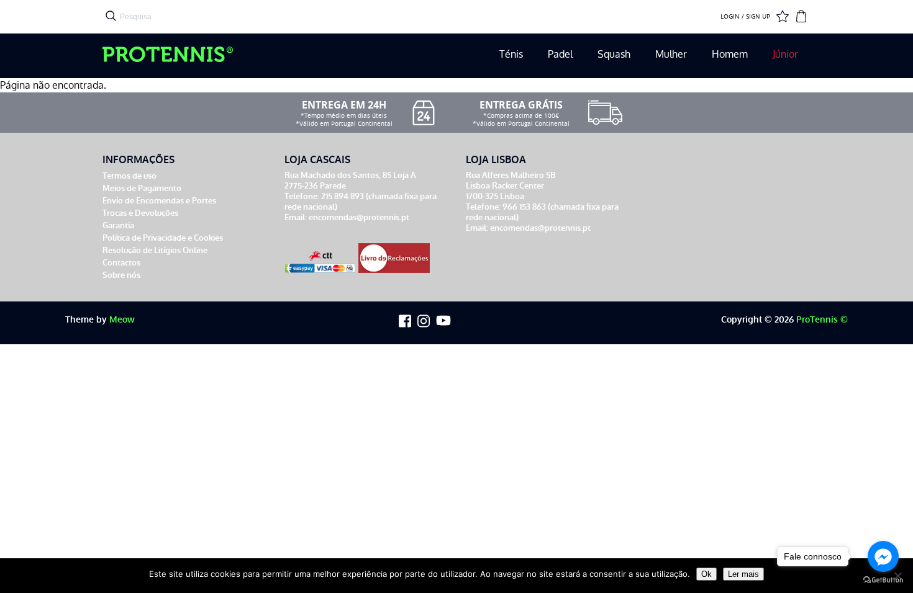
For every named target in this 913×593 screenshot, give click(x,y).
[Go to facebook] (883, 556)
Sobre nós (121, 275)
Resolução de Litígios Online (154, 250)
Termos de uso (129, 176)
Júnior (785, 54)
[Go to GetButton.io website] (883, 580)
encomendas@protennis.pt (359, 217)
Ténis (511, 54)
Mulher (671, 54)
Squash (613, 54)
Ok (706, 574)
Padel (560, 54)
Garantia (118, 225)
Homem (730, 54)
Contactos (121, 262)
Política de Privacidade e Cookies (162, 238)
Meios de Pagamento (141, 188)
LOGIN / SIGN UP (745, 17)
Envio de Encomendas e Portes (159, 200)
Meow (122, 320)
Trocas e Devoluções (140, 213)
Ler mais (743, 574)
